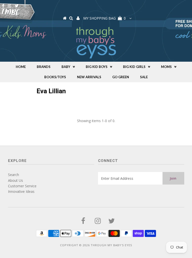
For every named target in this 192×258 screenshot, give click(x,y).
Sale (144, 77)
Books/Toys (55, 77)
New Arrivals (89, 77)
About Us (15, 180)
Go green (120, 77)
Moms (166, 67)
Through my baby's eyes (111, 245)
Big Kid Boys (97, 67)
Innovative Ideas (21, 191)
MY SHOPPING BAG (104, 18)
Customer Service (22, 186)
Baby (66, 67)
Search (13, 174)
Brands (43, 67)
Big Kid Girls (134, 67)
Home (21, 67)
